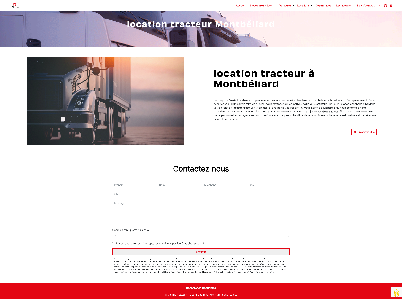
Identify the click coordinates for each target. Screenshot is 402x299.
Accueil (240, 5)
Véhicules (285, 5)
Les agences (344, 5)
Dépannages (323, 5)
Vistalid (172, 294)
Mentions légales (226, 294)
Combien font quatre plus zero (130, 230)
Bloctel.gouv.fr (208, 272)
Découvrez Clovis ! (262, 5)
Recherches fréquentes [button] (201, 288)
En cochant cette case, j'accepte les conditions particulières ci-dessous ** (159, 243)
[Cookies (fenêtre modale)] (396, 293)
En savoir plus (366, 132)
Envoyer (201, 251)
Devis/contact (366, 5)
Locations (303, 5)
